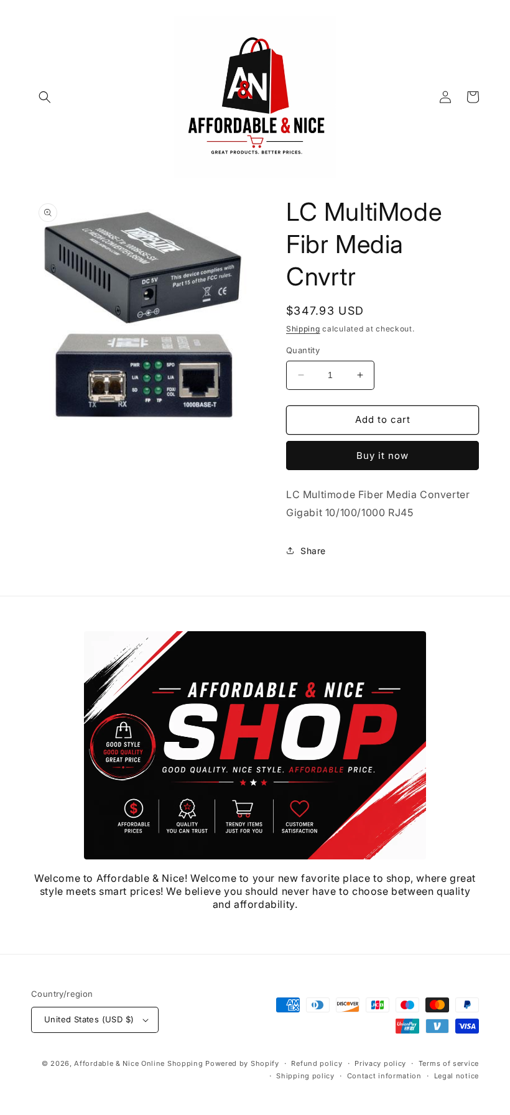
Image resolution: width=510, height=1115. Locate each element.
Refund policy (316, 1063)
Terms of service (449, 1063)
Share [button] (313, 550)
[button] (44, 97)
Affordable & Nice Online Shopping (138, 1063)
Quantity (303, 350)
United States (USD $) (89, 1019)
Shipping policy (305, 1075)
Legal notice (456, 1075)
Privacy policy (380, 1063)
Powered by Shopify (242, 1063)
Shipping (303, 328)
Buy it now (382, 455)
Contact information (384, 1075)
